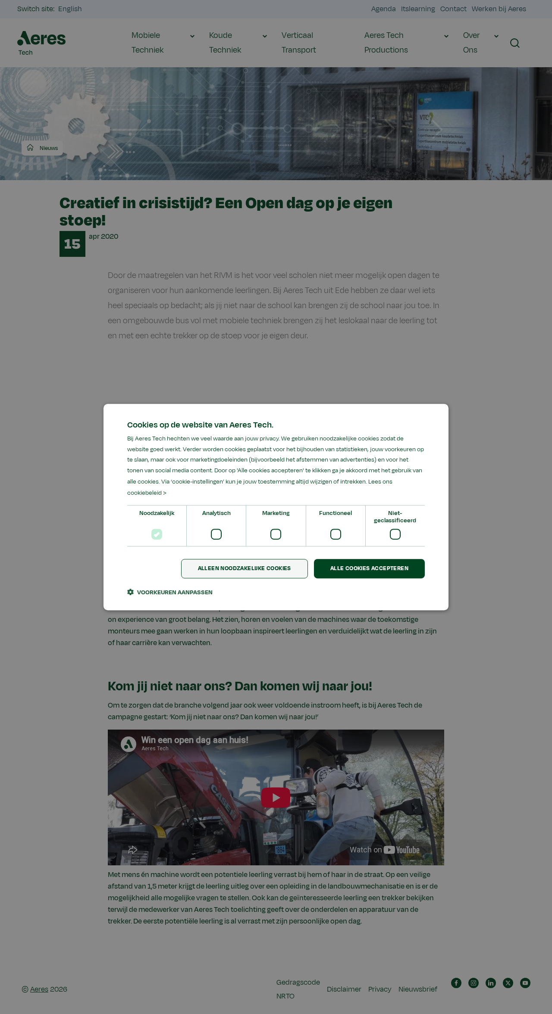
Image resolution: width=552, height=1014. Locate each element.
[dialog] (276, 507)
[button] (170, 592)
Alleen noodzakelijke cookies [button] (244, 569)
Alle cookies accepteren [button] (369, 569)
